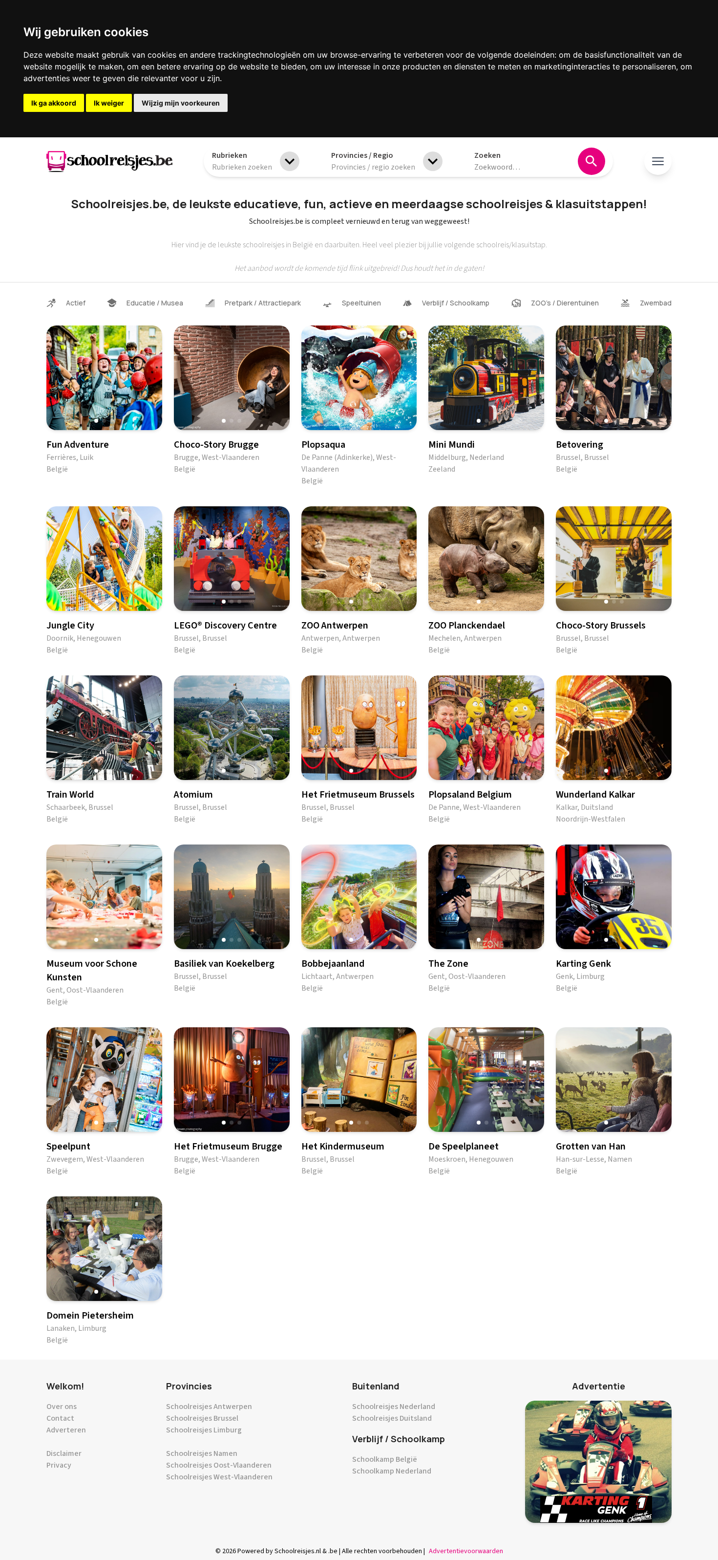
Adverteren (66, 1430)
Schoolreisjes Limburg (204, 1430)
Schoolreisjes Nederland (393, 1406)
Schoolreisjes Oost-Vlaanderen (219, 1465)
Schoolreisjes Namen (201, 1453)
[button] (96, 421)
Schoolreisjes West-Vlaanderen (219, 1477)
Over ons (61, 1406)
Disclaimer (64, 1453)
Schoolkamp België (384, 1459)
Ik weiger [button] (109, 103)
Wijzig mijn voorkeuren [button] (181, 103)
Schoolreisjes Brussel (202, 1418)
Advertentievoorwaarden (466, 1551)
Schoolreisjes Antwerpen (209, 1406)
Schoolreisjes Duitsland (392, 1418)
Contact (60, 1418)
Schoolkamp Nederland (391, 1471)
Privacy (58, 1465)
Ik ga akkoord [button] (53, 103)
